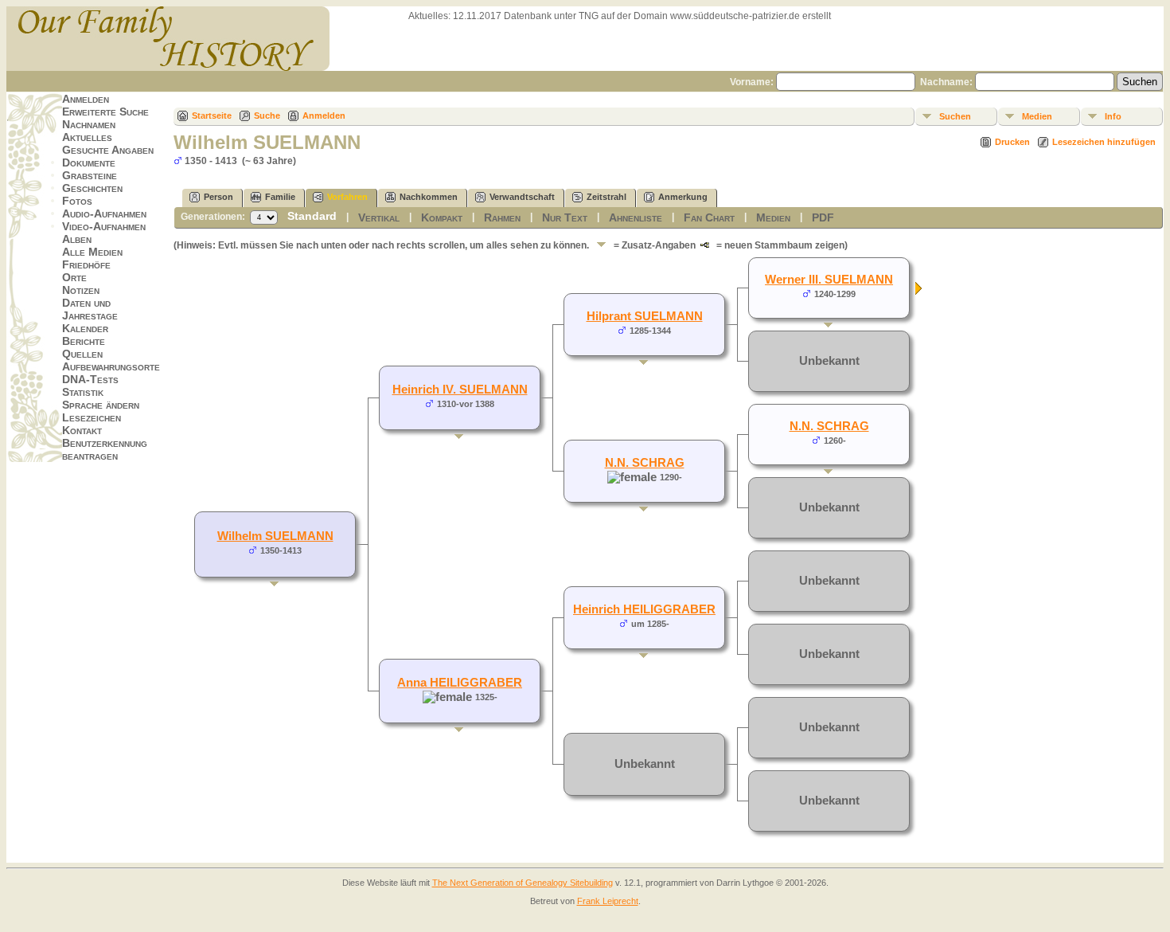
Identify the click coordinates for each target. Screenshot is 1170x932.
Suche (267, 115)
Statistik (82, 392)
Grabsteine (89, 175)
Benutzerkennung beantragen (104, 449)
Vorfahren (347, 197)
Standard (312, 216)
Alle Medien (92, 251)
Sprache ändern (100, 404)
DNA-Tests (90, 379)
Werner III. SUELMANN (829, 279)
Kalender (85, 328)
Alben (77, 239)
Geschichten (92, 188)
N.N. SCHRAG (644, 462)
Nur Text (564, 217)
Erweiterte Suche (105, 111)
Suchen (955, 116)
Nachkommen (429, 197)
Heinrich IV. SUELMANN (460, 389)
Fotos (77, 200)
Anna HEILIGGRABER (459, 682)
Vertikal (379, 217)
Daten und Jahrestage (90, 309)
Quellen (82, 353)
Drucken (1012, 142)
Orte (74, 277)
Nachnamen (88, 124)
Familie (280, 197)
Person (218, 197)
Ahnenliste (635, 217)
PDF (823, 217)
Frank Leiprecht (607, 901)
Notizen (80, 290)
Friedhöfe (86, 264)
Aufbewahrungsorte (111, 366)
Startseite (212, 115)
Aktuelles (87, 137)
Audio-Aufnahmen (104, 213)
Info (1113, 116)
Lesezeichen (91, 417)
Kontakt (82, 430)
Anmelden (85, 98)
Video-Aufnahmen (104, 226)
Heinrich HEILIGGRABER (644, 609)
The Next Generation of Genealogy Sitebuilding (522, 882)
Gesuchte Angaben (108, 149)
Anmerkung (683, 197)
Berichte (83, 341)
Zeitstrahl (606, 197)
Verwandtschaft (522, 197)
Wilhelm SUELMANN (275, 536)
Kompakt (441, 217)
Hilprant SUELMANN (645, 316)
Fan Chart (709, 217)
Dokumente (88, 162)
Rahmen (502, 217)
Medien (1037, 116)
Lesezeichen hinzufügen (1104, 142)
